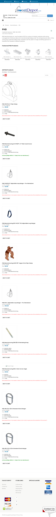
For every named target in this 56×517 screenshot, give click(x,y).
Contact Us (4, 486)
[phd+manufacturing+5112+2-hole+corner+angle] (9, 366)
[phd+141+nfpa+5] (9, 174)
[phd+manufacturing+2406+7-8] (9, 253)
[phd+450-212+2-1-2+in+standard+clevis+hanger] (9, 438)
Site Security (18, 492)
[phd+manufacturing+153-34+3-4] (9, 213)
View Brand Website (7, 33)
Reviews (4, 488)
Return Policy (18, 490)
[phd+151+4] (9, 293)
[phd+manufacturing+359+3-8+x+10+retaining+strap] (9, 332)
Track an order (19, 486)
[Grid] (3, 75)
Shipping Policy (19, 488)
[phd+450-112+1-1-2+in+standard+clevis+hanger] (9, 399)
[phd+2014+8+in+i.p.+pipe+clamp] (9, 91)
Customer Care (19, 484)
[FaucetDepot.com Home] (28, 9)
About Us (4, 484)
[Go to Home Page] (3, 25)
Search (50, 16)
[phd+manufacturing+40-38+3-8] (9, 134)
